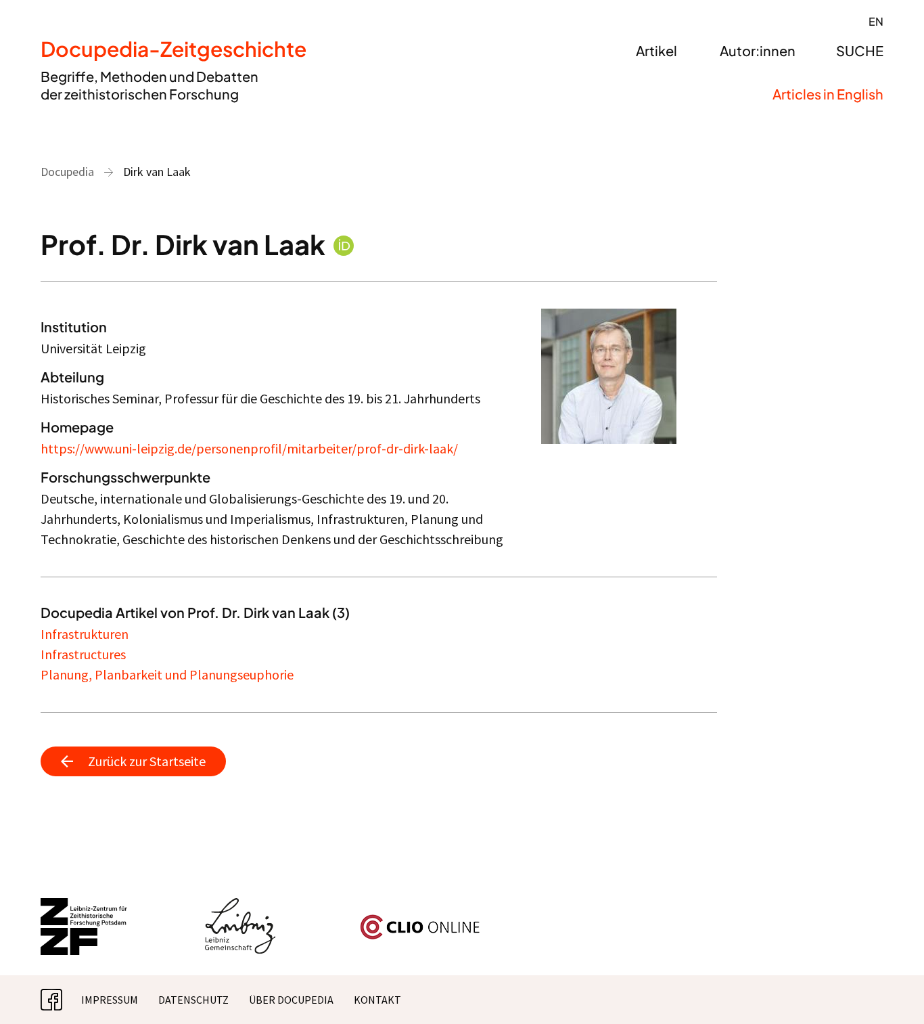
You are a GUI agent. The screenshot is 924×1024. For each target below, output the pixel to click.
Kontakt (377, 999)
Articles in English (827, 93)
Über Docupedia (291, 999)
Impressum (109, 999)
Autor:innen (757, 50)
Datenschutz (193, 999)
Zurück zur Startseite (147, 761)
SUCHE (859, 50)
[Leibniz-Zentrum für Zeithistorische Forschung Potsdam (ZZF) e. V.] (85, 906)
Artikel (656, 50)
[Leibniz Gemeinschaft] (240, 906)
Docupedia (67, 171)
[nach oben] (887, 987)
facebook (62, 999)
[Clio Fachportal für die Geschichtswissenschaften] (420, 920)
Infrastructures (83, 654)
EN (876, 21)
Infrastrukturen (85, 633)
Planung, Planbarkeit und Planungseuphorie (167, 674)
